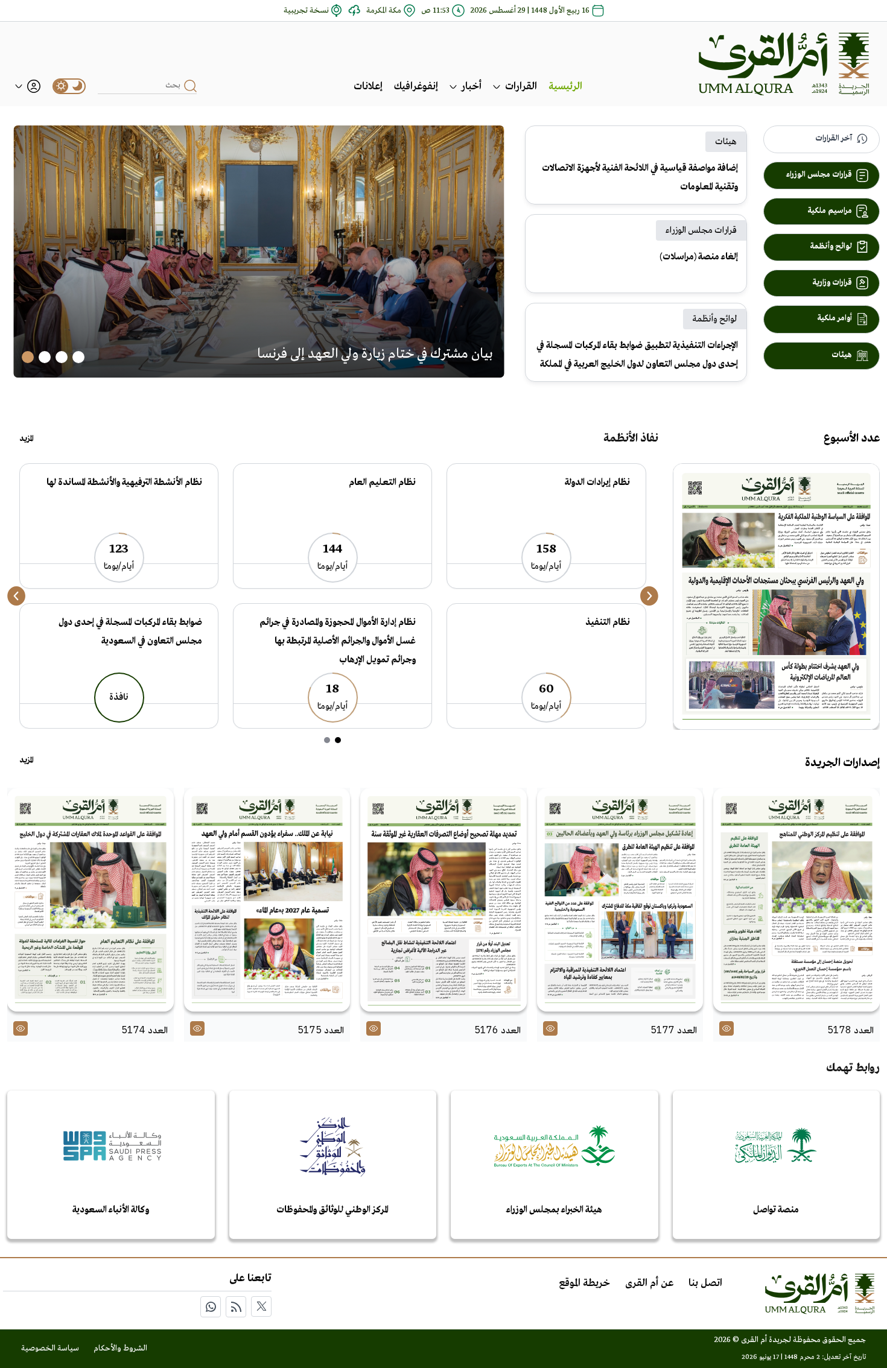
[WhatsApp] (210, 1306)
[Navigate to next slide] (649, 596)
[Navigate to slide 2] (61, 357)
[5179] (776, 596)
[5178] (796, 900)
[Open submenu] (496, 86)
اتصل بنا (705, 1283)
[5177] (620, 900)
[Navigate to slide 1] (78, 357)
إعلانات (368, 86)
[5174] (90, 900)
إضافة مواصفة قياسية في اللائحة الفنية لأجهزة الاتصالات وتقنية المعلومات (640, 177)
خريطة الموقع (584, 1283)
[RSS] (236, 1306)
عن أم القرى (649, 1283)
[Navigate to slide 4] (27, 357)
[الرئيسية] (784, 64)
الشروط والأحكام (120, 1348)
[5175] (267, 900)
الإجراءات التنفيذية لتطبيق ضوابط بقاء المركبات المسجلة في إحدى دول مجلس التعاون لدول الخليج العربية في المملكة (637, 355)
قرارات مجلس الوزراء (701, 230)
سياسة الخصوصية (50, 1348)
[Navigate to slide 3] (44, 357)
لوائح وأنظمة (715, 319)
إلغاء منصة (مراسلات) (699, 257)
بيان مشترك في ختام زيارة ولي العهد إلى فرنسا (374, 354)
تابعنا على (250, 1278)
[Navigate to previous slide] (16, 596)
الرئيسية (565, 86)
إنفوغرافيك (416, 86)
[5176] (443, 900)
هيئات (726, 142)
